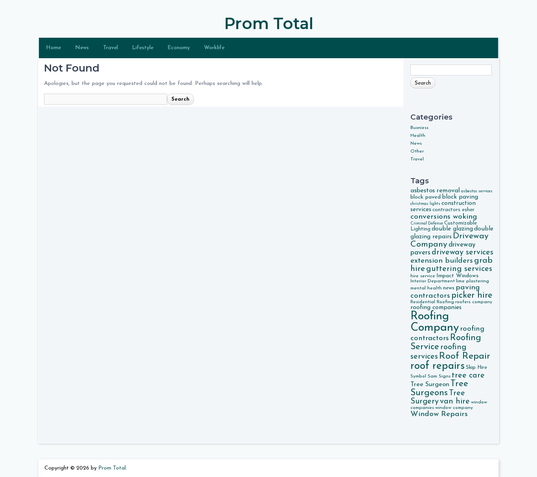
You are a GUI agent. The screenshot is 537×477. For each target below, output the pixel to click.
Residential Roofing (432, 302)
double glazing (452, 229)
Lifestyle (142, 48)
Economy (178, 48)
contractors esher (453, 209)
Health (417, 135)
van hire (455, 401)
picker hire (471, 295)
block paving (460, 197)
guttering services (459, 269)
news (448, 288)
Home (53, 48)
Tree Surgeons (439, 388)
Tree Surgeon (429, 384)
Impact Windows (457, 276)
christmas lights (425, 204)
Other (417, 151)
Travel (110, 48)
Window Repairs (439, 414)
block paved (425, 197)
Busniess (419, 127)
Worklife (214, 48)
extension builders (441, 261)
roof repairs (437, 366)
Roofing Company (434, 322)
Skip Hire (476, 367)
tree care (468, 375)
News (82, 48)
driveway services (462, 252)
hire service (422, 276)
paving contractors (445, 292)
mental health (426, 288)
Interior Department (432, 281)
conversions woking (443, 217)
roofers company (473, 302)
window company (454, 407)
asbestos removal (435, 191)
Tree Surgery (437, 397)
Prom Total (268, 23)
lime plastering (472, 281)
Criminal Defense (426, 223)
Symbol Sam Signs (430, 376)
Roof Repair (464, 356)
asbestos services (477, 191)
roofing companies (436, 307)
